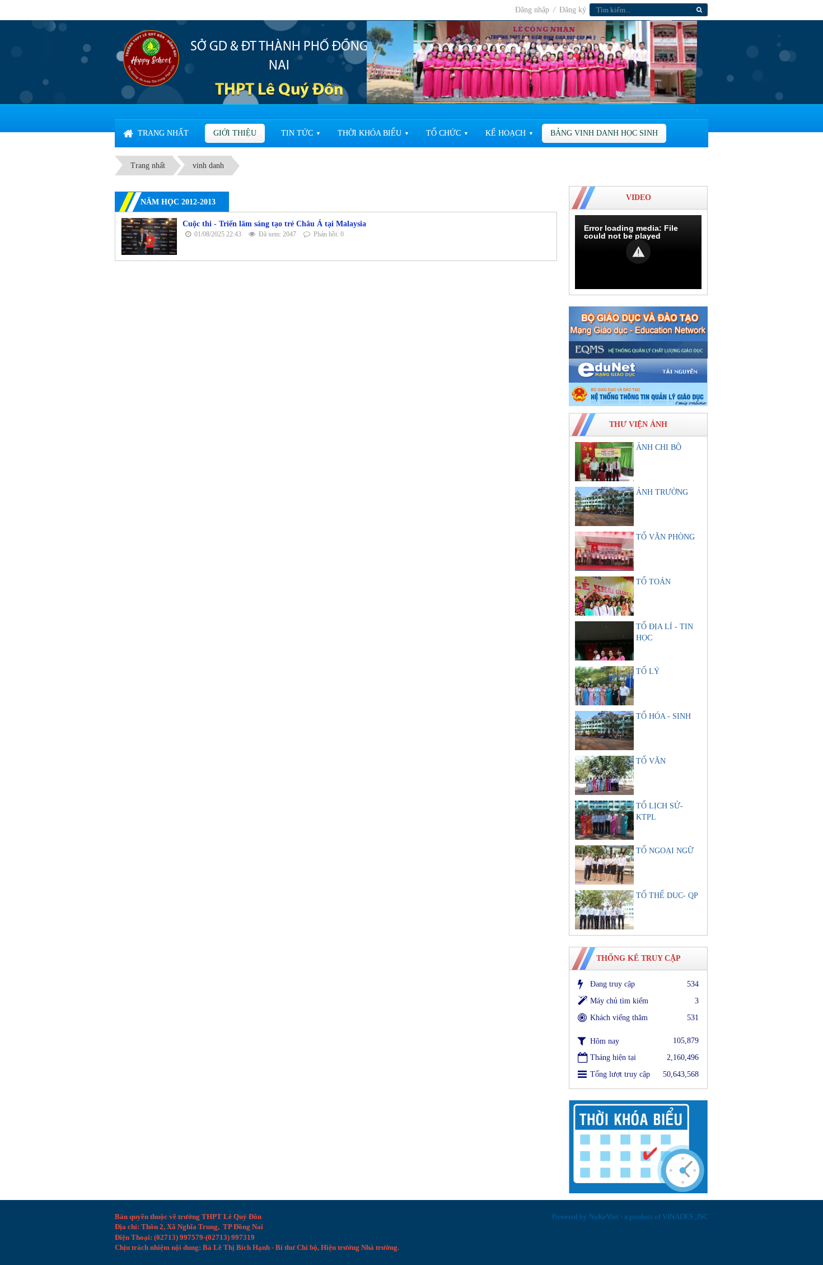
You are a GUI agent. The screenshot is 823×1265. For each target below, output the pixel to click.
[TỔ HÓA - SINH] (604, 730)
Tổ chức (443, 133)
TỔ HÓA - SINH (663, 716)
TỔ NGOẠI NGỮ (665, 851)
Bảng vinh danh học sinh (604, 133)
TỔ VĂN (651, 761)
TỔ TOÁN (653, 582)
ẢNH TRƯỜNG (662, 492)
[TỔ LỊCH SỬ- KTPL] (604, 820)
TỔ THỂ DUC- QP (667, 895)
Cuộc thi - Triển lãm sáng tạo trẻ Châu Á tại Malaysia (274, 224)
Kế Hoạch (505, 133)
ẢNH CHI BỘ (658, 447)
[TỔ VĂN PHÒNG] (604, 551)
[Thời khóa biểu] (638, 1146)
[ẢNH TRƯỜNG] (604, 506)
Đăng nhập (533, 10)
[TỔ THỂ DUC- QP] (604, 909)
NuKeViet (604, 1216)
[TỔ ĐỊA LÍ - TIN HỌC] (604, 641)
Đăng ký (572, 10)
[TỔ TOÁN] (604, 596)
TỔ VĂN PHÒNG (665, 537)
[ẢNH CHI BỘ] (604, 461)
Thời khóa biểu (369, 133)
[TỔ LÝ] (604, 685)
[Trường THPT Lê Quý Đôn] (151, 57)
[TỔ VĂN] (604, 775)
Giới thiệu (234, 133)
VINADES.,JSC (685, 1216)
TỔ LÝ (648, 671)
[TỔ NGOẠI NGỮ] (604, 865)
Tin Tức (297, 133)
